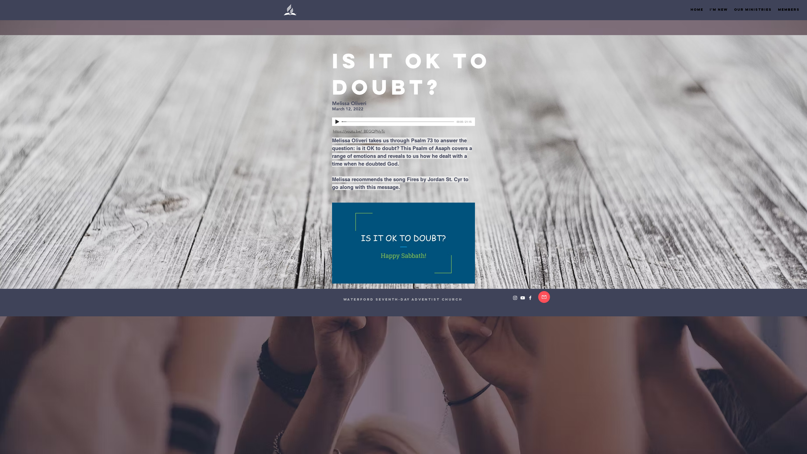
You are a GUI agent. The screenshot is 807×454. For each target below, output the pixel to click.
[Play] (337, 122)
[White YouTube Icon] (522, 298)
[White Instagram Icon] (515, 298)
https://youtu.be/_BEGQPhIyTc (359, 131)
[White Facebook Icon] (530, 298)
